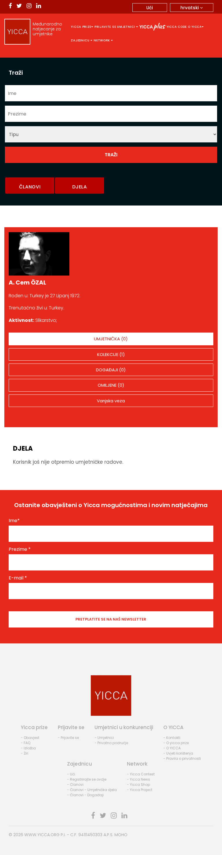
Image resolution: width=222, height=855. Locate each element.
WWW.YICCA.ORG (42, 835)
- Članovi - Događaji (85, 794)
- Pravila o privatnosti (182, 758)
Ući (149, 8)
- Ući (71, 774)
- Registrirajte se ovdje (86, 779)
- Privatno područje (111, 742)
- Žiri (24, 753)
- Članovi (75, 784)
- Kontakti (171, 737)
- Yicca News (138, 779)
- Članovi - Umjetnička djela (92, 789)
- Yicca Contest (141, 774)
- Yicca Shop (138, 784)
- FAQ (25, 742)
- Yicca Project (139, 789)
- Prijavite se (68, 737)
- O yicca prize (176, 742)
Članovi (29, 187)
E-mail (18, 578)
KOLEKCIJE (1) (111, 354)
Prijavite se (105, 27)
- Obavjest (30, 737)
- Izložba (28, 748)
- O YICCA (172, 748)
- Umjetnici (104, 737)
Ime (14, 521)
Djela (79, 187)
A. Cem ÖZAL (27, 282)
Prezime (20, 549)
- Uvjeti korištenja (178, 753)
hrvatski (190, 8)
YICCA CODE (176, 27)
